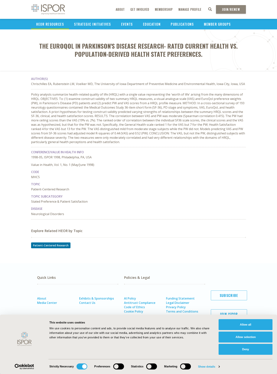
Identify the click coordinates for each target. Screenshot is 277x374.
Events (127, 24)
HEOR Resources (50, 24)
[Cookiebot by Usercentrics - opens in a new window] (24, 366)
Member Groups (217, 24)
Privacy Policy (176, 307)
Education (152, 24)
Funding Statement (180, 298)
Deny (245, 349)
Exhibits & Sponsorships (96, 298)
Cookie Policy (133, 311)
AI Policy (130, 298)
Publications (182, 24)
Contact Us (87, 303)
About (120, 9)
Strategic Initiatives (92, 24)
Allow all (245, 324)
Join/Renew (231, 9)
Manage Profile (189, 9)
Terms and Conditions (182, 311)
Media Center (47, 303)
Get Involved (139, 9)
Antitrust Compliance (139, 303)
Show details (206, 366)
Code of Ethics (134, 307)
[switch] (118, 366)
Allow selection (246, 337)
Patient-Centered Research (51, 245)
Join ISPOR (229, 314)
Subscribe (229, 295)
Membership (164, 9)
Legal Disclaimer (177, 303)
